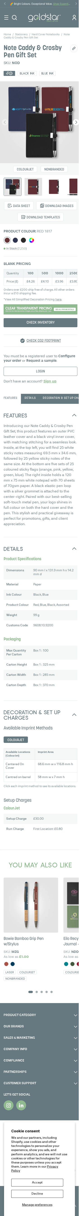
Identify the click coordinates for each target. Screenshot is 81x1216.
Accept (37, 1182)
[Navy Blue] (12, 964)
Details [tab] (30, 398)
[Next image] (76, 122)
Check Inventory (41, 323)
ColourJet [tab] (15, 740)
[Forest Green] (72, 964)
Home (7, 34)
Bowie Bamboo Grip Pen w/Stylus (24, 941)
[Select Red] (7, 240)
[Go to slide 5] (51, 992)
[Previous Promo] (5, 3)
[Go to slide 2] (37, 992)
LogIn (40, 371)
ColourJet (25, 169)
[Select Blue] (15, 240)
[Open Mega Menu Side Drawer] (6, 17)
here (58, 299)
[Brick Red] (6, 964)
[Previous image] (5, 122)
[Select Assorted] (31, 240)
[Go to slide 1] (30, 992)
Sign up (49, 381)
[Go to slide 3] (41, 992)
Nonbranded (54, 169)
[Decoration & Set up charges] (40, 309)
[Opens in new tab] (9, 1105)
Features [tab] (10, 398)
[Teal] (66, 964)
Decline (37, 1193)
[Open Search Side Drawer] (14, 17)
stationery (21, 34)
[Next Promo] (76, 3)
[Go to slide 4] (46, 992)
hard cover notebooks (46, 34)
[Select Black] (23, 240)
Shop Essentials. (62, 4)
